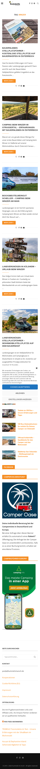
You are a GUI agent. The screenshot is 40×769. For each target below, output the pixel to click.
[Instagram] (32, 3)
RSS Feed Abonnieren (13, 722)
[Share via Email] (24, 86)
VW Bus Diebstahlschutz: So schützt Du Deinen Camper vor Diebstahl (28, 426)
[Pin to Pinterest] (21, 86)
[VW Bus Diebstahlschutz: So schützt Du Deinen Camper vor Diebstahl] (9, 427)
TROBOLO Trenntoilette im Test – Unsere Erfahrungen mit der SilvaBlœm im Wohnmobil (19, 732)
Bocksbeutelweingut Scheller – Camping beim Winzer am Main (16, 198)
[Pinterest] (34, 3)
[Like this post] (16, 86)
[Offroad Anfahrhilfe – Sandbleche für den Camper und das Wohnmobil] (9, 440)
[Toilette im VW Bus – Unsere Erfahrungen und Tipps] (9, 413)
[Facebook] (29, 3)
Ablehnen (20, 393)
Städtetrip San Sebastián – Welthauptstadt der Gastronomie (27, 454)
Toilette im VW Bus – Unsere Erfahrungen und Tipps (27, 412)
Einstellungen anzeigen (20, 399)
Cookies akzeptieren (20, 387)
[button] (37, 368)
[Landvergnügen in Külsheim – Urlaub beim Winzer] (20, 250)
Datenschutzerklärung (10, 696)
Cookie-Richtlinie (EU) (11, 683)
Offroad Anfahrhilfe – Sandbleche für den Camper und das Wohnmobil (26, 441)
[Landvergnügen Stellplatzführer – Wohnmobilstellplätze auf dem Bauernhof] (20, 321)
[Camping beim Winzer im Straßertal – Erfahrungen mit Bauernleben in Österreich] (20, 108)
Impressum (6, 690)
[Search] (38, 3)
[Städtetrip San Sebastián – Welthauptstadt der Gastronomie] (9, 454)
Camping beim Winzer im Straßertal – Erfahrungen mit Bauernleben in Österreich (20, 127)
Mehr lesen (8, 81)
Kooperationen (8, 677)
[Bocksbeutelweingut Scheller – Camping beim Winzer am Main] (20, 179)
